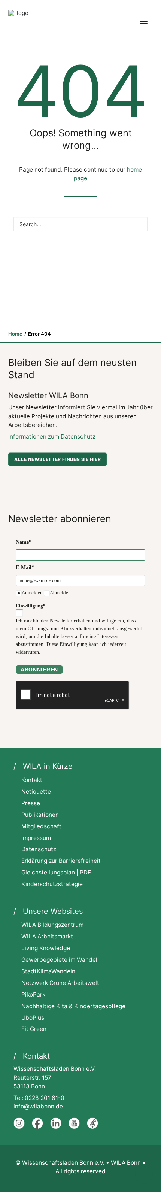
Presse (30, 803)
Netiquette (36, 791)
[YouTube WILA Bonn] (74, 1127)
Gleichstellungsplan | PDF (56, 872)
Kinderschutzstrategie (52, 884)
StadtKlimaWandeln (48, 971)
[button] (144, 21)
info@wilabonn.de (38, 1106)
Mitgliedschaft (41, 826)
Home (15, 334)
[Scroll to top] (144, 1174)
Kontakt (31, 779)
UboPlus (32, 1017)
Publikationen (40, 814)
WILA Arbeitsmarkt (47, 936)
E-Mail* (25, 567)
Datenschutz (38, 849)
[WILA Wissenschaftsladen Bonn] (19, 21)
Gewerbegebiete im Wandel (59, 959)
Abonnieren (39, 670)
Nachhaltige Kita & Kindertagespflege (73, 1006)
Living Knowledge (45, 948)
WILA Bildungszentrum (52, 924)
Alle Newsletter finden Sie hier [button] (57, 459)
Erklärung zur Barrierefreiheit (61, 860)
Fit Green (33, 1028)
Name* (23, 542)
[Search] (80, 224)
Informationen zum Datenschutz (51, 436)
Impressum (36, 837)
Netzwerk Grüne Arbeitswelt (60, 982)
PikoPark (33, 994)
